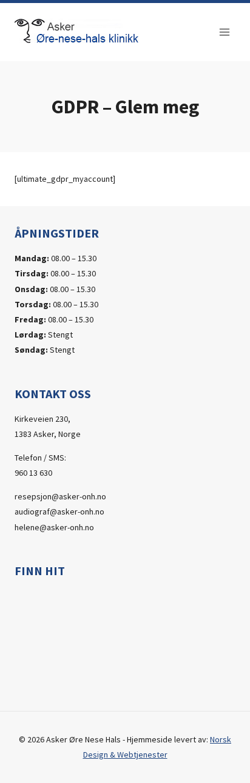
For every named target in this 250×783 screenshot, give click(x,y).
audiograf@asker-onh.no (59, 511)
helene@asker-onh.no (54, 527)
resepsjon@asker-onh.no (60, 496)
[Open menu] (224, 31)
